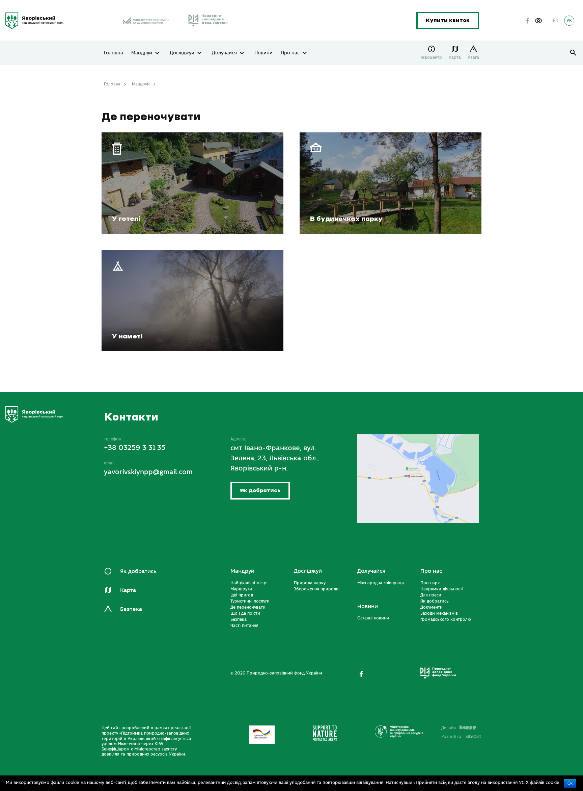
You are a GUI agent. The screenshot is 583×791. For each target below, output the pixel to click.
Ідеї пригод (241, 595)
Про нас (290, 53)
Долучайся (224, 53)
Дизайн (448, 727)
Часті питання (244, 625)
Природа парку (310, 583)
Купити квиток (448, 20)
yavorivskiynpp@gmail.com (148, 472)
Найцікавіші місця (249, 583)
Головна (113, 53)
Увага (473, 57)
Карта (455, 57)
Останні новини (373, 618)
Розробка (461, 736)
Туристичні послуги (250, 601)
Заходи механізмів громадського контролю (445, 616)
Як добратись (260, 490)
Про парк (430, 583)
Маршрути (241, 589)
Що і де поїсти (245, 613)
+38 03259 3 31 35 (134, 448)
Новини (263, 53)
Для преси (430, 595)
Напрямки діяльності (441, 589)
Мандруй (141, 53)
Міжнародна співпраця (380, 583)
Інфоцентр (431, 57)
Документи (431, 607)
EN (555, 20)
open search (573, 53)
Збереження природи (316, 589)
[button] (538, 20)
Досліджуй (182, 53)
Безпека (131, 609)
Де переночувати (248, 607)
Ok (570, 783)
